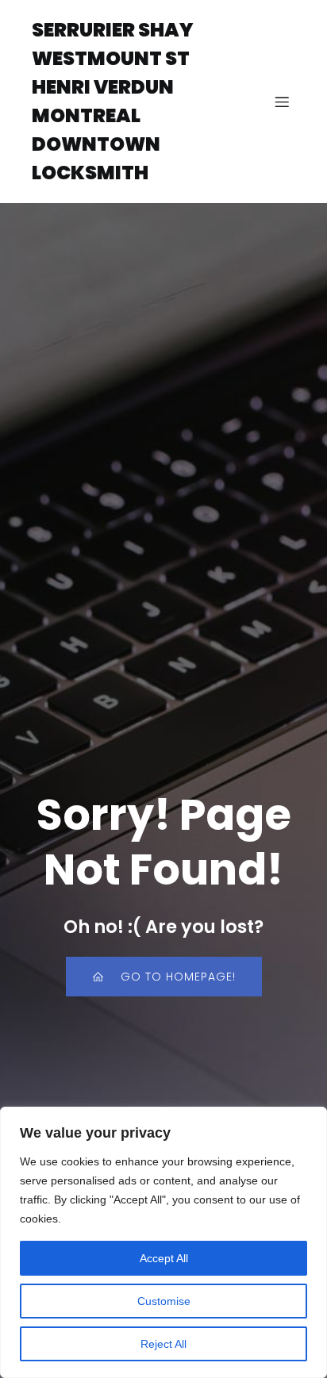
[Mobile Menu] (281, 101)
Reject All (163, 1344)
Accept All (164, 1258)
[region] (163, 1242)
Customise (163, 1301)
